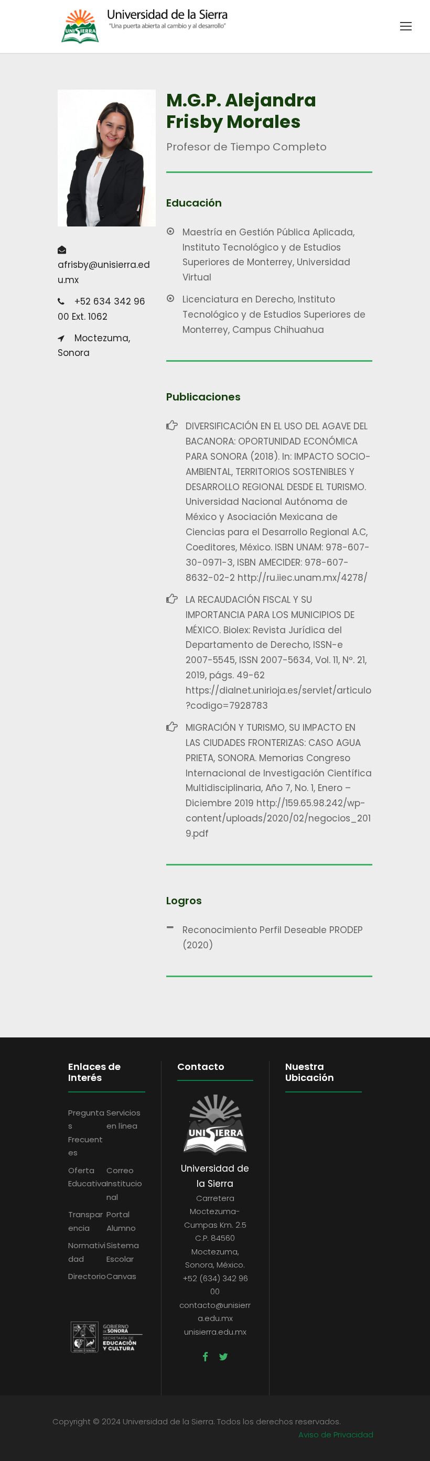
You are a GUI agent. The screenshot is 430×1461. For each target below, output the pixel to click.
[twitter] (223, 1357)
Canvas (121, 1276)
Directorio (87, 1276)
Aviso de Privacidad (335, 1434)
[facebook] (205, 1357)
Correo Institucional (124, 1184)
